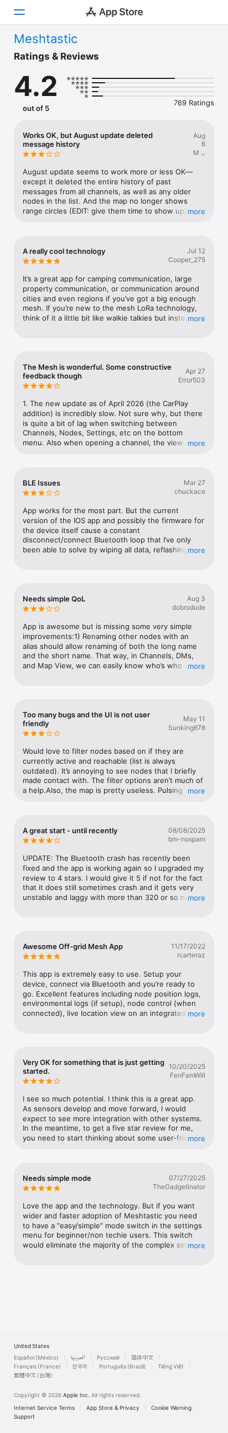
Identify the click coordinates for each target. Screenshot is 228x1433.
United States (31, 1346)
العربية (77, 1357)
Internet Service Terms (44, 1407)
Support (24, 1416)
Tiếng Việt (171, 1366)
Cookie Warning (171, 1407)
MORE (196, 211)
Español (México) (36, 1357)
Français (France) (37, 1366)
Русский (108, 1357)
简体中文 (142, 1357)
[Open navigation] (19, 12)
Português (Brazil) (122, 1366)
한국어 (79, 1366)
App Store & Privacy (112, 1407)
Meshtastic (45, 38)
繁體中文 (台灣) (33, 1375)
